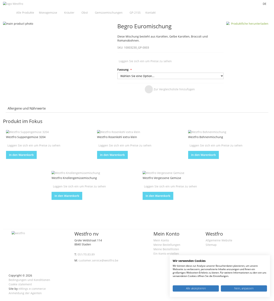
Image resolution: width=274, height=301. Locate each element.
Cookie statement (20, 284)
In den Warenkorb (21, 155)
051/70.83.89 (86, 254)
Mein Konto (161, 240)
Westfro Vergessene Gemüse (162, 178)
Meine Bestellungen (166, 245)
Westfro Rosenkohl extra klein (117, 137)
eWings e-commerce (32, 289)
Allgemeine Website (219, 240)
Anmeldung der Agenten (25, 293)
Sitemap (211, 245)
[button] (170, 89)
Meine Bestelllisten (166, 249)
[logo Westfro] (13, 4)
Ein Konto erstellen (166, 253)
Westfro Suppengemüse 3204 (26, 137)
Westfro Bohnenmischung (205, 137)
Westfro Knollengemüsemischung (74, 178)
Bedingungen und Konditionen (29, 280)
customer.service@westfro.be (98, 260)
